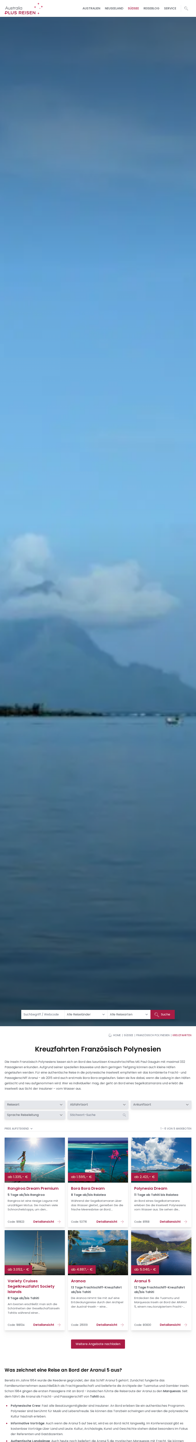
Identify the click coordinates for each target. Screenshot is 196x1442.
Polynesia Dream (150, 1188)
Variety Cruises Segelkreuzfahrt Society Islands (31, 1286)
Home (117, 1035)
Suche (165, 1014)
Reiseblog (151, 8)
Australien (91, 8)
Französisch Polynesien (153, 1035)
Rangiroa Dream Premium (33, 1188)
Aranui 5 (142, 1281)
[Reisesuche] (186, 8)
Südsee (133, 8)
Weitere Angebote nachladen (98, 1344)
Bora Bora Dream (88, 1188)
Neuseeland (114, 8)
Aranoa (78, 1281)
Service (170, 8)
